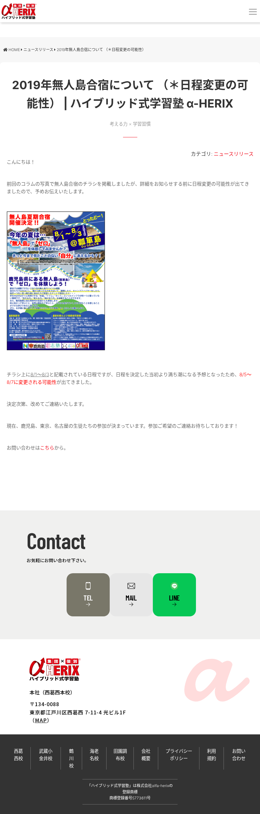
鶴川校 (71, 758)
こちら (47, 448)
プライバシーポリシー (179, 754)
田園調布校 (120, 754)
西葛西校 (18, 754)
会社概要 (145, 754)
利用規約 (211, 754)
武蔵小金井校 (45, 754)
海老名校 (94, 754)
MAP (41, 720)
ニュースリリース (234, 154)
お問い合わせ (238, 754)
